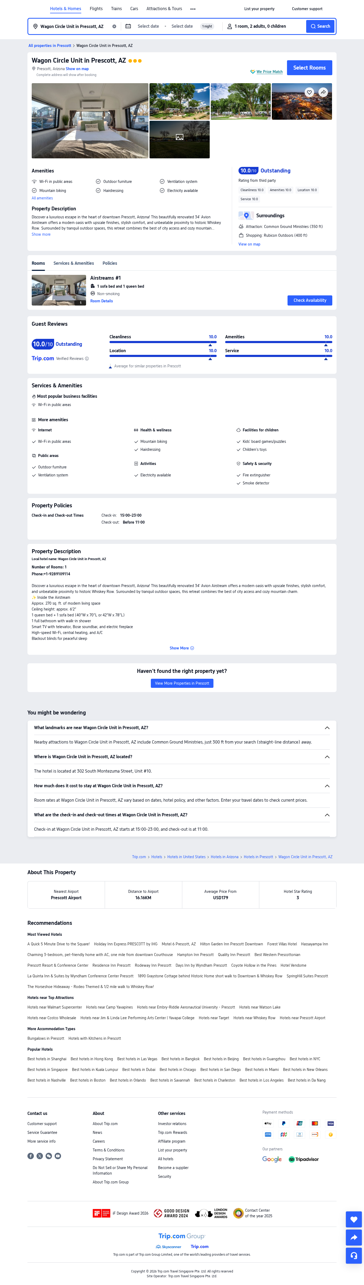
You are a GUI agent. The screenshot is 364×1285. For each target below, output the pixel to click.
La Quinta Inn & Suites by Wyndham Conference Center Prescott (80, 976)
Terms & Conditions (108, 1150)
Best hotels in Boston (88, 1080)
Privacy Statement (108, 1159)
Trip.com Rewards (172, 1132)
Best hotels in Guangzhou (264, 1059)
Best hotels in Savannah (170, 1080)
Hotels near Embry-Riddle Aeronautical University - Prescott (186, 1007)
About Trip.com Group (111, 1182)
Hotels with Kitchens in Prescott (94, 1038)
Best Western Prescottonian (277, 955)
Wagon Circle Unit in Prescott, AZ (79, 60)
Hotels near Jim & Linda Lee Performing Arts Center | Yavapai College (137, 1018)
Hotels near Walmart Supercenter (54, 1007)
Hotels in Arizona (224, 857)
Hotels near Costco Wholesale (51, 1018)
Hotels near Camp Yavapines (109, 1007)
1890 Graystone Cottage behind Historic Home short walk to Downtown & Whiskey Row (210, 976)
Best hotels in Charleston (214, 1080)
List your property (172, 1150)
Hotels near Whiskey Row (254, 1018)
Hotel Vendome (293, 965)
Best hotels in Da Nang (307, 1080)
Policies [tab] (110, 263)
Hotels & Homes (65, 8)
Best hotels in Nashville (46, 1080)
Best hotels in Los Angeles (262, 1080)
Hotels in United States (186, 857)
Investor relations (172, 1124)
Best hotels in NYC (305, 1059)
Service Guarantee (42, 1132)
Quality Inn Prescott (234, 955)
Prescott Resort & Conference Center (57, 965)
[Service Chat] (354, 1256)
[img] (90, 120)
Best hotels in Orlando (128, 1080)
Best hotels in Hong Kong (92, 1059)
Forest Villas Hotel (282, 944)
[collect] (354, 1219)
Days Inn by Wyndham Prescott (201, 965)
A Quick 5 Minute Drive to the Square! (58, 944)
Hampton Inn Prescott (195, 955)
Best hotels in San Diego (220, 1069)
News (97, 1132)
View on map (249, 244)
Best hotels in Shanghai (46, 1059)
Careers (99, 1141)
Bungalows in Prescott (45, 1038)
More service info (41, 1141)
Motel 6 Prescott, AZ (179, 944)
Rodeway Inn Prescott (153, 965)
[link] (259, 8)
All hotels (165, 1159)
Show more (41, 234)
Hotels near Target (214, 1018)
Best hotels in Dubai (138, 1069)
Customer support (42, 1124)
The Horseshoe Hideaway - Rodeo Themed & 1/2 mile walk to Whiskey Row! (90, 987)
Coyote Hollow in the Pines (253, 965)
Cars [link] (134, 8)
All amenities (42, 198)
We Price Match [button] (270, 72)
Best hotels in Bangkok (180, 1059)
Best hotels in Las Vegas (137, 1059)
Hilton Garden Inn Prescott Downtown (231, 944)
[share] (354, 1238)
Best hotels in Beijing (221, 1059)
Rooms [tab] (38, 263)
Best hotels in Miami (262, 1069)
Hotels (156, 857)
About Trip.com (105, 1124)
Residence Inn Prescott (111, 965)
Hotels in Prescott (258, 857)
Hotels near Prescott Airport (302, 1018)
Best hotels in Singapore (47, 1069)
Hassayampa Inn (314, 944)
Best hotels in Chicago (178, 1069)
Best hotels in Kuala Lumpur (95, 1069)
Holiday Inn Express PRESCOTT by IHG (125, 944)
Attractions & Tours (164, 8)
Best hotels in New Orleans (305, 1069)
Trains (116, 8)
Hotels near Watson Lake (260, 1007)
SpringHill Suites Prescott (307, 976)
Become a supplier (173, 1168)
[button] (193, 9)
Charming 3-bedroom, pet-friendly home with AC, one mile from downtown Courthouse (100, 955)
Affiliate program (171, 1141)
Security (164, 1176)
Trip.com (139, 857)
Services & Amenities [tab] (74, 263)
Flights (96, 8)
